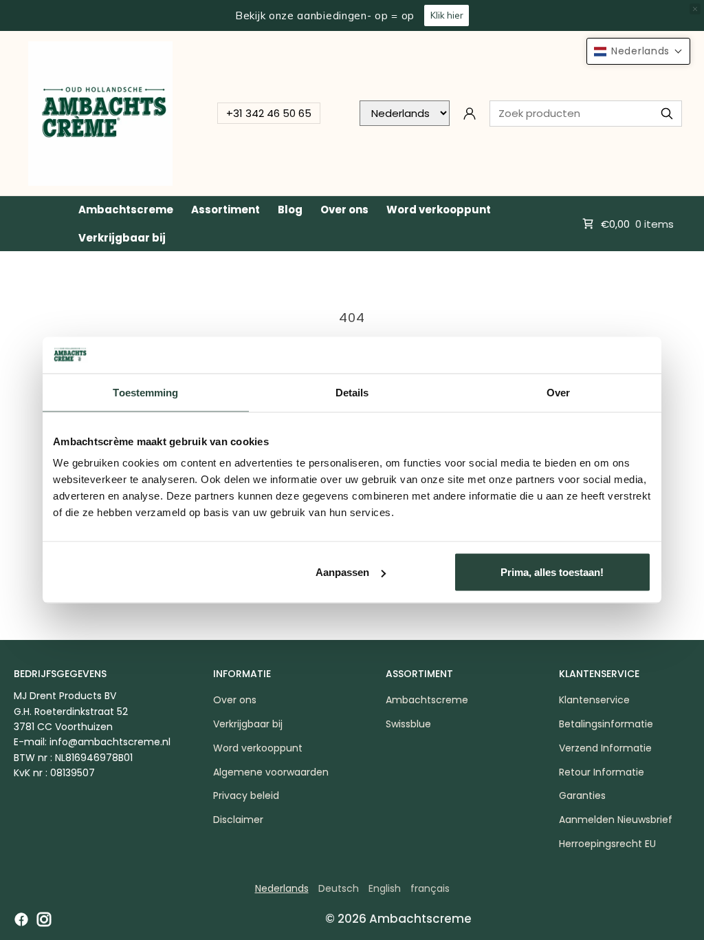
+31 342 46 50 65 (268, 113)
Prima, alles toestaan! (552, 572)
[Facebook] (21, 919)
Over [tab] (558, 392)
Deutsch (338, 888)
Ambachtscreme (125, 209)
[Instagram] (44, 919)
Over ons (344, 209)
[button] (638, 51)
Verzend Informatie (605, 748)
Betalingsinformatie (606, 724)
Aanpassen (342, 572)
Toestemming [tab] (145, 392)
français (430, 888)
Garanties (582, 795)
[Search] (667, 114)
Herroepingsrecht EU (607, 844)
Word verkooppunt (438, 209)
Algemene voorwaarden (271, 772)
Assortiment (225, 209)
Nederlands (282, 888)
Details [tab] (352, 392)
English (384, 888)
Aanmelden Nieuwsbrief (615, 819)
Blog (290, 209)
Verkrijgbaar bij (122, 238)
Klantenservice (594, 700)
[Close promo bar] (695, 8)
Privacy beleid (246, 795)
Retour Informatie (601, 772)
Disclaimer (238, 819)
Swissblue (408, 724)
